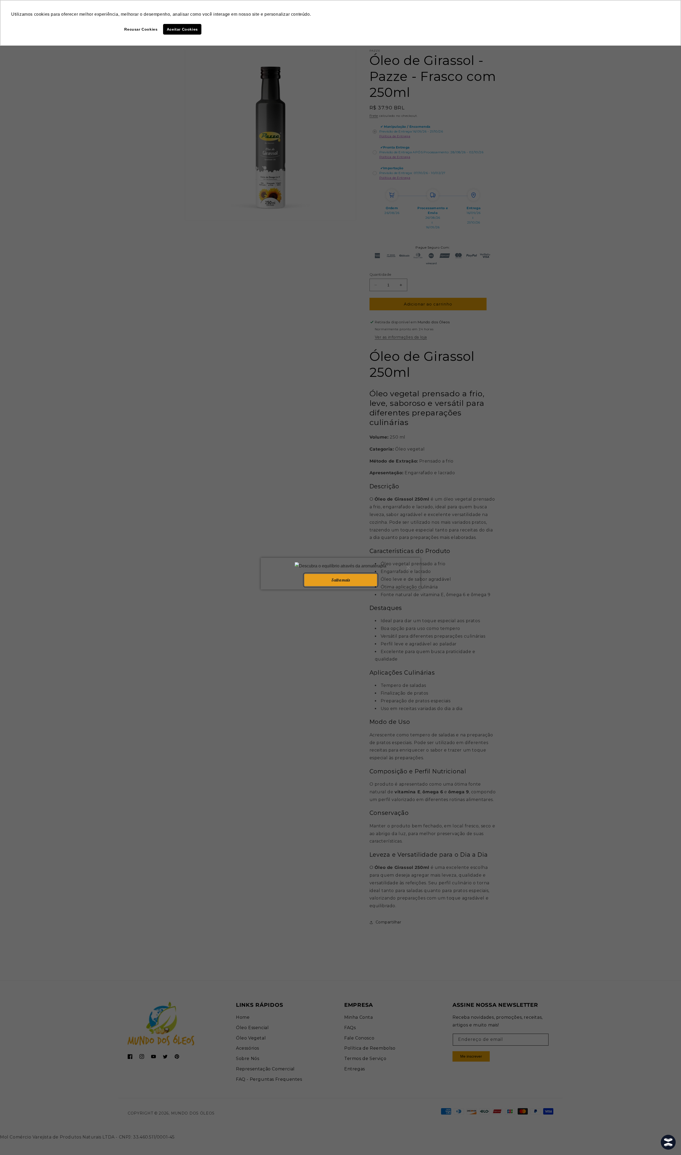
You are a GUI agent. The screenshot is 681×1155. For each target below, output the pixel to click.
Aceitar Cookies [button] (182, 29)
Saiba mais (340, 580)
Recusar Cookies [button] (140, 29)
